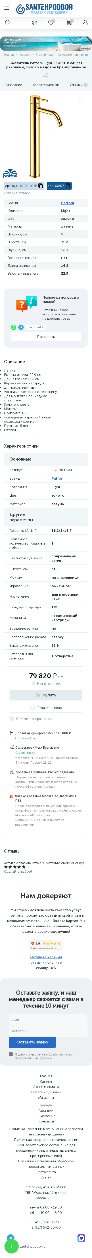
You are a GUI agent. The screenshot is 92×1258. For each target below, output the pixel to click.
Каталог (46, 1081)
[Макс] (81, 1238)
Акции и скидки (46, 1087)
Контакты (46, 1121)
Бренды (46, 1105)
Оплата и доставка (46, 1092)
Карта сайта (46, 1172)
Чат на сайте (36, 327)
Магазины (46, 1097)
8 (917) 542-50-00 (46, 1227)
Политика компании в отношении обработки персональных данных (46, 1131)
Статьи (46, 1177)
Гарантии (46, 1110)
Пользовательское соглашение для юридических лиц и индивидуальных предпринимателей (46, 1150)
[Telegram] (11, 1238)
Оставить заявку (32, 1042)
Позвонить (46, 336)
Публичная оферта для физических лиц (46, 1139)
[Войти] (85, 23)
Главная (46, 1076)
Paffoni (67, 203)
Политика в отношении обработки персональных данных (46, 1164)
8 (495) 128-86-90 (46, 1222)
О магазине (46, 1116)
